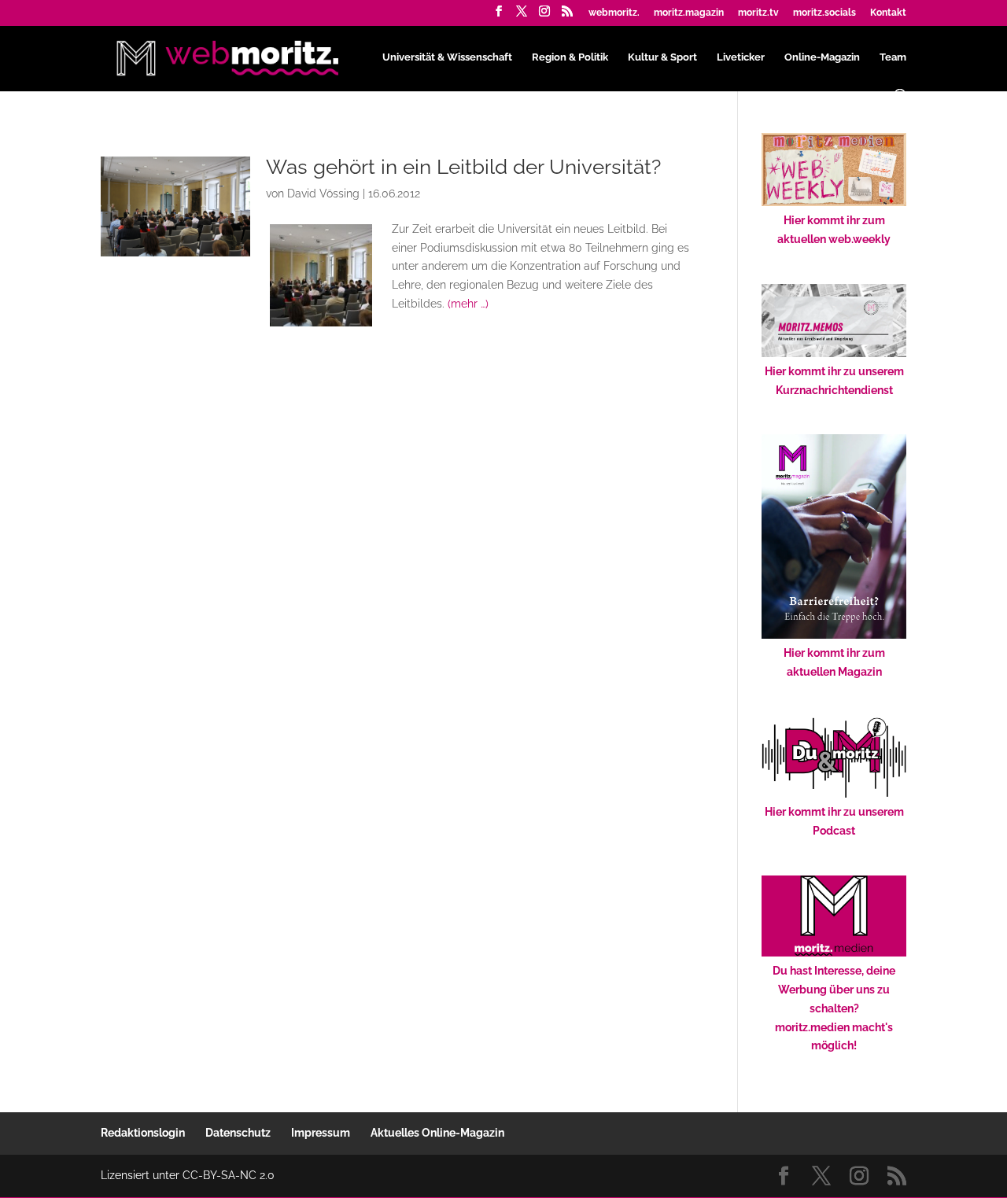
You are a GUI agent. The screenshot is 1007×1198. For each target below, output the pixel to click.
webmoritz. (614, 13)
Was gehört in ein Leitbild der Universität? (463, 167)
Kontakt (888, 13)
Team (893, 57)
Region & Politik (570, 57)
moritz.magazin (689, 13)
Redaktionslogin (143, 1132)
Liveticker (741, 57)
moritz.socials (824, 13)
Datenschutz (238, 1132)
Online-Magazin (822, 57)
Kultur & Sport (662, 57)
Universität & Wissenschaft (447, 57)
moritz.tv (758, 13)
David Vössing (323, 193)
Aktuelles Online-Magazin (437, 1132)
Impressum (320, 1132)
